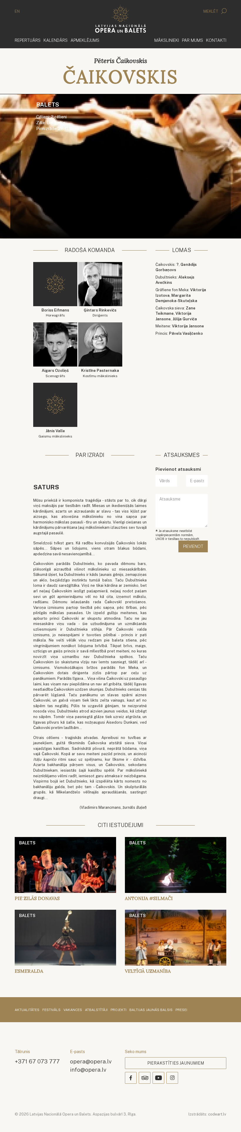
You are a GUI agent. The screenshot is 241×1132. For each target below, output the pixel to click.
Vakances (72, 1010)
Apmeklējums (85, 40)
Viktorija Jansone (188, 326)
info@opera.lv (88, 1069)
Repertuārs (28, 40)
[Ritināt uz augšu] (228, 1119)
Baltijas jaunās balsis (151, 1010)
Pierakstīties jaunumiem (175, 1063)
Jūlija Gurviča (185, 319)
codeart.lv (217, 1114)
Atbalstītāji (96, 1010)
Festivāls (51, 1010)
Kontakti (216, 40)
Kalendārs (55, 40)
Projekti (118, 1010)
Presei (181, 1010)
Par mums (192, 40)
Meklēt (211, 11)
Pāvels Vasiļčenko (186, 333)
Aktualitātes (27, 1010)
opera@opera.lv (91, 1061)
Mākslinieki (166, 40)
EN (17, 11)
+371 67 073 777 (37, 1061)
